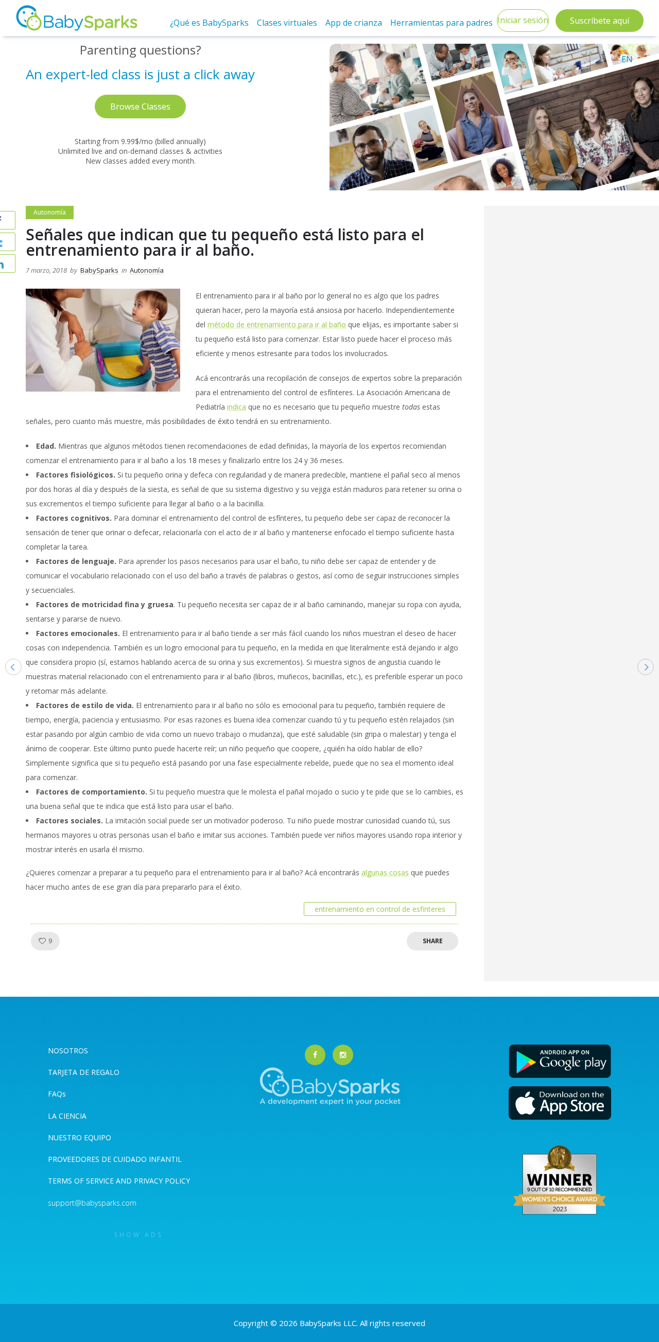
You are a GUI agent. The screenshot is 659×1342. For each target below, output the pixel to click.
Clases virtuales (287, 22)
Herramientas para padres (441, 22)
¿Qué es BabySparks (209, 22)
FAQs (57, 1094)
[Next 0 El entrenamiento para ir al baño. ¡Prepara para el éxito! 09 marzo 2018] (651, 683)
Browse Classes (140, 106)
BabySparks (99, 270)
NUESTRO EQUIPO (79, 1137)
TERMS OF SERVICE (82, 1181)
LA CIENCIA (67, 1116)
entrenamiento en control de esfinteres (380, 909)
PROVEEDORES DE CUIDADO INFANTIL (115, 1159)
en (627, 59)
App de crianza (353, 22)
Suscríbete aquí (599, 20)
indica (236, 407)
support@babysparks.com (92, 1203)
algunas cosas (385, 872)
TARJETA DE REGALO (83, 1072)
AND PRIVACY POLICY (153, 1181)
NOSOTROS (68, 1050)
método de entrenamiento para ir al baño (276, 324)
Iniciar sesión (522, 20)
